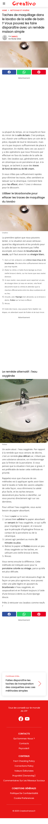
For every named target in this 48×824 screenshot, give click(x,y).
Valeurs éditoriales (24, 770)
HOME (4, 10)
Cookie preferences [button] (24, 798)
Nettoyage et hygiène (19, 10)
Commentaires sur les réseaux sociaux (24, 780)
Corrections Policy (24, 765)
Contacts (24, 743)
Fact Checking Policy (24, 761)
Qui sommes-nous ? (24, 738)
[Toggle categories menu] (4, 3)
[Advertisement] (24, 103)
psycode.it (24, 748)
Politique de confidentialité (24, 793)
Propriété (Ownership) (24, 775)
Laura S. (15, 36)
